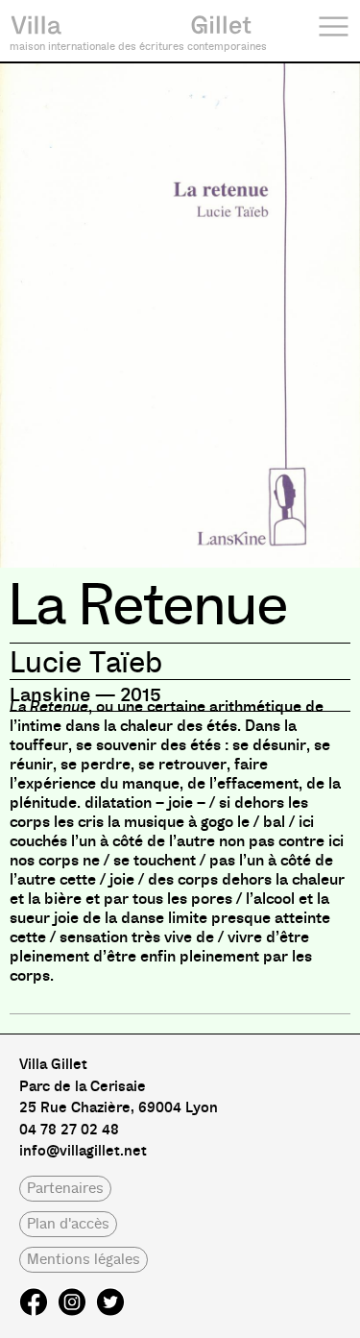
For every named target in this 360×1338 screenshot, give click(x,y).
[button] (65, 1189)
